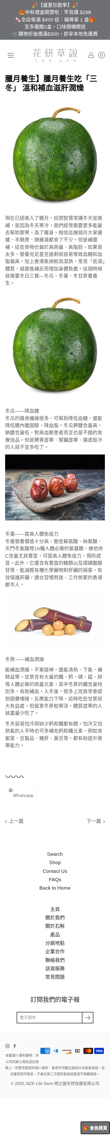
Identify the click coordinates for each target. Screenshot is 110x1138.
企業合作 (55, 951)
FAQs (55, 879)
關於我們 (55, 917)
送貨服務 (55, 968)
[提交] (87, 1017)
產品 (55, 935)
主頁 (55, 909)
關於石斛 (55, 926)
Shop (55, 862)
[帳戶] (91, 55)
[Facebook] (14, 1046)
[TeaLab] (55, 55)
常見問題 (55, 977)
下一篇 (93, 821)
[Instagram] (7, 1046)
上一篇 (16, 821)
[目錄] (10, 55)
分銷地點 (55, 943)
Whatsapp (23, 795)
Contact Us (55, 871)
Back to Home (55, 888)
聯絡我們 (55, 960)
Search (55, 854)
